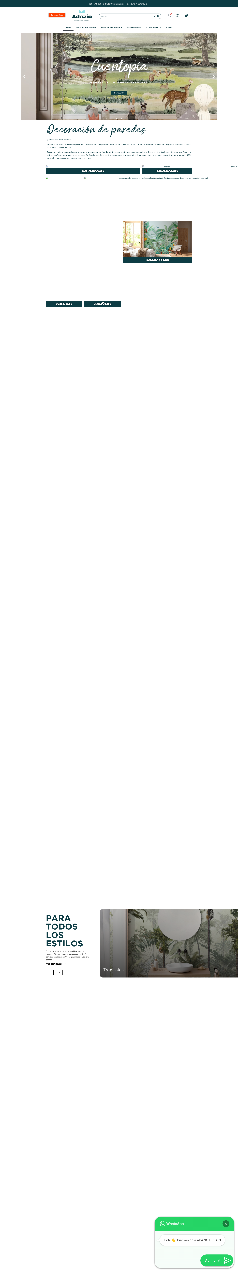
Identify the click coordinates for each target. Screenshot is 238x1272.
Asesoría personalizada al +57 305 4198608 (120, 4)
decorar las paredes (76, 155)
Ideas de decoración (111, 28)
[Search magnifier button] (158, 16)
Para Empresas (153, 28)
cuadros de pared (64, 147)
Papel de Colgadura (86, 28)
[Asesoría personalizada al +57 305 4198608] (90, 3)
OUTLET (169, 28)
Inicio (68, 28)
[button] (24, 77)
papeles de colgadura (176, 144)
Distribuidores (134, 28)
